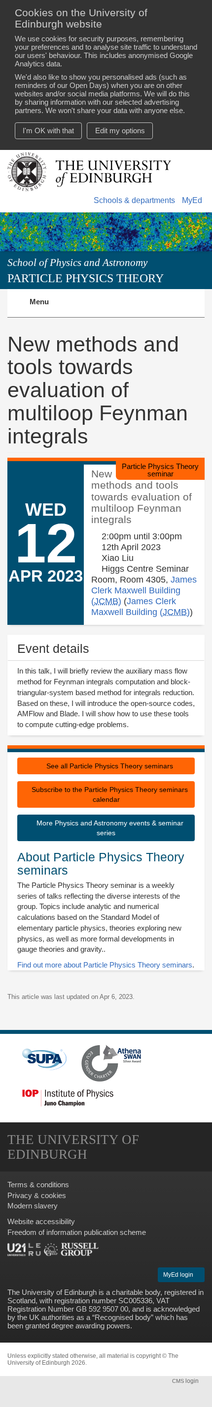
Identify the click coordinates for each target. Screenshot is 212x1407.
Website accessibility (41, 1221)
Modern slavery (32, 1206)
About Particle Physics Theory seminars (100, 864)
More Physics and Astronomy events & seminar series (109, 828)
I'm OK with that (48, 130)
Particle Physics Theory (85, 278)
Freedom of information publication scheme (76, 1232)
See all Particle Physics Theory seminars (108, 766)
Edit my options (120, 130)
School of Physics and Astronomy (77, 262)
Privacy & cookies (36, 1195)
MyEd (192, 200)
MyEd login (179, 1274)
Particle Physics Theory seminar (160, 470)
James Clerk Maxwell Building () (144, 590)
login (186, 1381)
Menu (45, 307)
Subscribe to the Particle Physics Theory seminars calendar (109, 794)
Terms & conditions (38, 1184)
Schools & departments (134, 200)
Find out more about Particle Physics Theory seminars (104, 965)
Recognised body (123, 1317)
